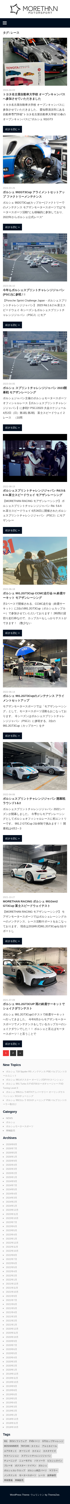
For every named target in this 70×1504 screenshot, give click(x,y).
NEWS (9, 1118)
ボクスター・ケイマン (25, 1465)
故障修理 (51, 1475)
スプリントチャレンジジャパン (36, 1456)
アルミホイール (49, 1446)
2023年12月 (12, 1210)
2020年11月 (12, 1332)
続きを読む (11, 129)
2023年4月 (11, 1234)
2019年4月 (11, 1402)
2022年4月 (11, 1271)
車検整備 (8, 1480)
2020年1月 (11, 1369)
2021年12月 (12, 1283)
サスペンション (11, 1456)
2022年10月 (12, 1251)
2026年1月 (11, 1156)
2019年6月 (11, 1394)
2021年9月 (11, 1296)
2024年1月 (11, 1206)
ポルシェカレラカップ (14, 1470)
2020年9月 (11, 1341)
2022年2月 (11, 1275)
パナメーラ (39, 1460)
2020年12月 (12, 1328)
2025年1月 (11, 1177)
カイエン (36, 1451)
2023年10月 (12, 1218)
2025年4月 (11, 1165)
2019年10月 (12, 1382)
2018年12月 (12, 1419)
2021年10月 (12, 1292)
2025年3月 (11, 1169)
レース (42, 1475)
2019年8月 (11, 1390)
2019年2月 (11, 1410)
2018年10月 (12, 1427)
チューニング (10, 1460)
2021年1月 (11, 1324)
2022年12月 (12, 1242)
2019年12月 (12, 1373)
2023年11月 (12, 1214)
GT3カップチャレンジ (52, 1441)
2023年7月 (11, 1222)
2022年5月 (11, 1267)
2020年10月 (12, 1337)
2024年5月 (11, 1189)
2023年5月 (11, 1230)
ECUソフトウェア (18, 1441)
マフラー (53, 1470)
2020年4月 (11, 1357)
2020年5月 (11, 1353)
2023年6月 (11, 1226)
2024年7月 (11, 1185)
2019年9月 (11, 1386)
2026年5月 (11, 1152)
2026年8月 (11, 1144)
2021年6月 (11, 1304)
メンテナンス (10, 1475)
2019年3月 (11, 1406)
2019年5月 (11, 1398)
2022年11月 (12, 1246)
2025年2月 (11, 1173)
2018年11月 (12, 1423)
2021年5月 (11, 1308)
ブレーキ (8, 1465)
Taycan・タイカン (30, 1446)
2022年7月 (11, 1259)
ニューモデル (25, 1460)
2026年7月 (11, 1148)
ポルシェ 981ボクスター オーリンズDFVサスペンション (35, 1079)
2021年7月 (11, 1300)
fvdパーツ (34, 1441)
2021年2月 (11, 1320)
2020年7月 (11, 1345)
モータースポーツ (27, 1475)
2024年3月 (11, 1197)
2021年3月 (11, 1316)
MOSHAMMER (11, 1446)
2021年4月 (11, 1312)
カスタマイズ (49, 1451)
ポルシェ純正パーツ (37, 1470)
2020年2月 (11, 1365)
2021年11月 (12, 1287)
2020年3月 (11, 1361)
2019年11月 (12, 1378)
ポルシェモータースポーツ (19, 1126)
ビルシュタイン (54, 1460)
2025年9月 (11, 1160)
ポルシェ (10, 1122)
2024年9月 (11, 1181)
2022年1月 (11, 1279)
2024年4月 (11, 1193)
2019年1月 (11, 1415)
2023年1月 (11, 1238)
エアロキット (10, 1451)
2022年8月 (11, 1255)
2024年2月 (11, 1201)
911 (5, 1441)
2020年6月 (11, 1349)
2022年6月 (11, 1263)
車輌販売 (10, 1130)
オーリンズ (24, 1451)
